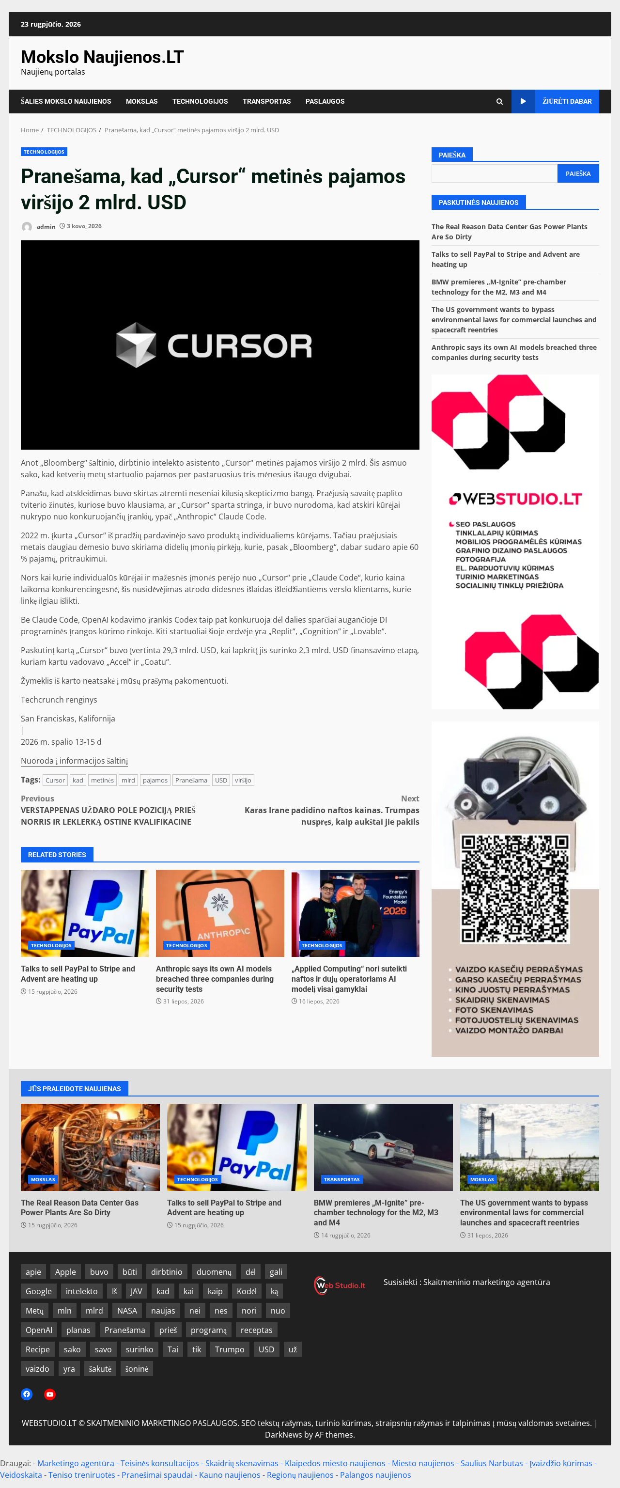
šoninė (136, 1368)
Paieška (452, 155)
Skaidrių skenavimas (242, 1463)
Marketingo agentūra (75, 1463)
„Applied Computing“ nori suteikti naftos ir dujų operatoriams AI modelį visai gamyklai (355, 913)
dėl (251, 1272)
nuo (278, 1310)
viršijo (243, 780)
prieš (168, 1330)
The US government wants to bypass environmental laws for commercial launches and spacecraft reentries (514, 319)
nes (221, 1310)
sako (72, 1349)
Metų (35, 1310)
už (293, 1349)
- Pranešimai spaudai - (158, 1475)
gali (276, 1272)
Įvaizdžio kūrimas (560, 1463)
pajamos (155, 780)
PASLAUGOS (325, 101)
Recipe (38, 1349)
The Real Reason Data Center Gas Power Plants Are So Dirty (90, 1147)
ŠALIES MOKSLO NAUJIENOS (66, 101)
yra (69, 1368)
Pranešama (191, 780)
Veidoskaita (21, 1475)
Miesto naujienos (423, 1463)
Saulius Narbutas (492, 1463)
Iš (114, 1291)
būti (130, 1272)
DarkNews (283, 1434)
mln (65, 1310)
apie (33, 1272)
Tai (173, 1349)
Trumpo (230, 1349)
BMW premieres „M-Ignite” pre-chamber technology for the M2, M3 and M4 (383, 1147)
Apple (65, 1272)
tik (196, 1349)
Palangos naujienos (375, 1475)
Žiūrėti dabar (567, 101)
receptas (257, 1330)
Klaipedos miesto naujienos (335, 1463)
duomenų (214, 1272)
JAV (136, 1291)
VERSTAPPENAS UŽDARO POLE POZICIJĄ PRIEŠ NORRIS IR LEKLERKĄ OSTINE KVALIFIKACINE (108, 810)
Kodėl (247, 1291)
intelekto (82, 1291)
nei (195, 1310)
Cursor (55, 780)
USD (221, 780)
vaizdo (37, 1368)
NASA (127, 1310)
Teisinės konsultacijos (160, 1463)
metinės (102, 780)
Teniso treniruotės (81, 1475)
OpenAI (39, 1330)
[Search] (499, 101)
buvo (99, 1272)
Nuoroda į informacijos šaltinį (74, 760)
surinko (140, 1349)
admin (45, 226)
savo (103, 1349)
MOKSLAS (142, 101)
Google (39, 1291)
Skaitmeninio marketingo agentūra (486, 1282)
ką (274, 1291)
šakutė (100, 1368)
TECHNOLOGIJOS (200, 101)
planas (78, 1330)
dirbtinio (167, 1272)
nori (249, 1310)
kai (189, 1291)
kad (78, 780)
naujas (163, 1310)
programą (209, 1330)
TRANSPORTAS (267, 101)
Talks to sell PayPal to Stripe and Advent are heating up (85, 913)
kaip (215, 1291)
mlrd (128, 780)
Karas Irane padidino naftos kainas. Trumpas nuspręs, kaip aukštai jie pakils (332, 810)
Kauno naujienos (230, 1475)
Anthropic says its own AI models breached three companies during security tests (220, 913)
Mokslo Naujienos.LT (102, 57)
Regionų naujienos (300, 1475)
